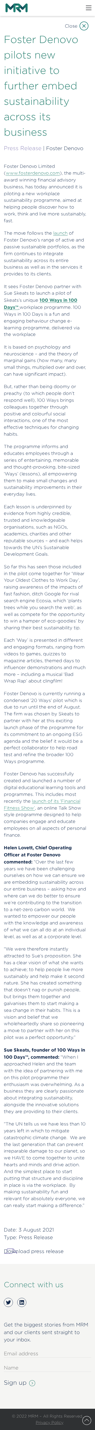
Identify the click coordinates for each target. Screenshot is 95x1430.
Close (71, 26)
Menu (88, 8)
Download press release (34, 1251)
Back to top (86, 1420)
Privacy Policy (49, 1422)
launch (60, 233)
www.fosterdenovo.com (33, 173)
